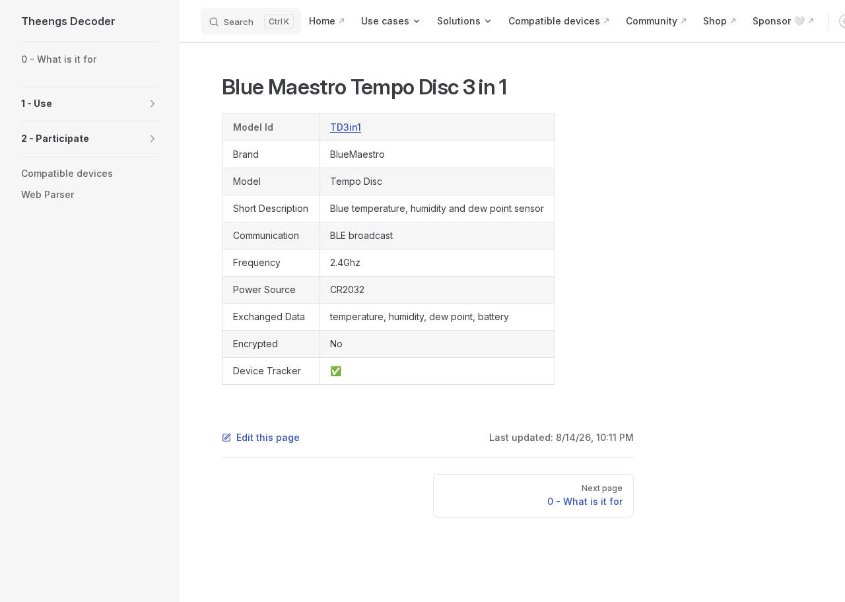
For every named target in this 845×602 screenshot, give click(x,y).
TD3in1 (345, 127)
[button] (89, 103)
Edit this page (268, 437)
